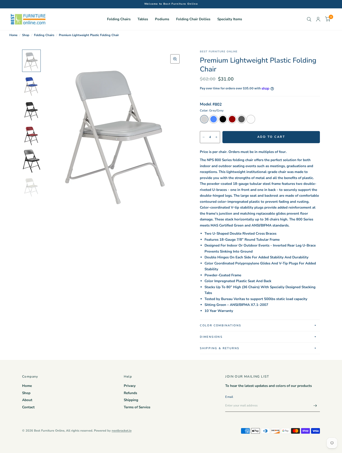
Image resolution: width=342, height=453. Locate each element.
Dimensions (211, 337)
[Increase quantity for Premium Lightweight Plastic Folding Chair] (216, 137)
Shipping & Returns (219, 348)
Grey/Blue (213, 119)
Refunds (130, 393)
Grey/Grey (204, 119)
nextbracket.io (121, 431)
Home (13, 35)
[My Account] (318, 19)
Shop (25, 35)
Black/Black (222, 119)
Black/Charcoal (241, 119)
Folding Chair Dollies (193, 19)
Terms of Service (137, 407)
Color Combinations (220, 325)
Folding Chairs (119, 19)
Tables (142, 19)
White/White (250, 119)
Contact (28, 407)
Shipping (131, 400)
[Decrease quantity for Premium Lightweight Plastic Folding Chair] (203, 137)
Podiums (162, 19)
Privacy (130, 385)
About (27, 400)
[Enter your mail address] (315, 406)
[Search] (309, 19)
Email (229, 397)
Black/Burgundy (232, 119)
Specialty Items (229, 19)
